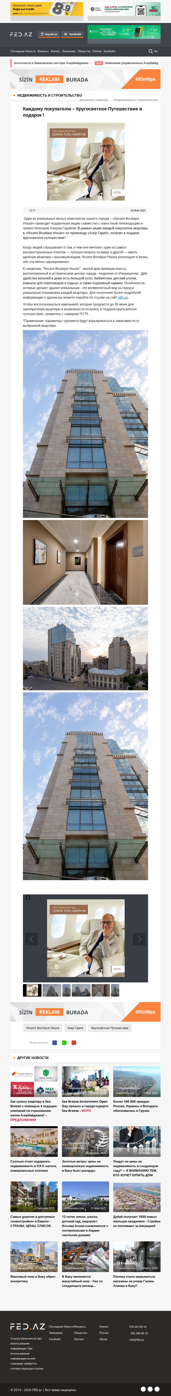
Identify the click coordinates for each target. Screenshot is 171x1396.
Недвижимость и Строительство (135, 100)
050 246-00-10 (139, 1333)
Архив (103, 1339)
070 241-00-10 (137, 1327)
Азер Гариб (75, 1028)
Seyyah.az (51, 34)
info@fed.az (136, 1340)
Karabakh (75, 34)
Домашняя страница (94, 100)
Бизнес (55, 51)
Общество (84, 51)
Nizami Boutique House (42, 1028)
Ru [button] (156, 51)
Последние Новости (22, 51)
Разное (97, 51)
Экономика (68, 51)
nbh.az (123, 297)
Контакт (79, 1339)
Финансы (43, 51)
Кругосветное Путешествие (109, 1028)
